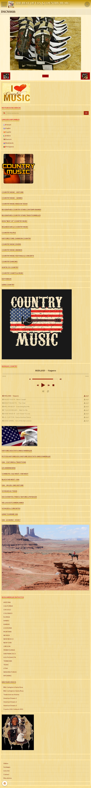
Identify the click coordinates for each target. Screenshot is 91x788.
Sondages (6, 767)
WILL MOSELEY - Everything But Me (16, 406)
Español (8, 132)
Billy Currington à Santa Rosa (13, 691)
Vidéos (5, 763)
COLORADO (7, 613)
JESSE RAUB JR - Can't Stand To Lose (17, 414)
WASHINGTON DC (10, 672)
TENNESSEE (7, 661)
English (8, 128)
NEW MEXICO (8, 639)
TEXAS (5, 665)
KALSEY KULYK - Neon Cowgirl (15, 399)
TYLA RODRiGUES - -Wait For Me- (16, 410)
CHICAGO (7, 610)
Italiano (8, 136)
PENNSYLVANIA (9, 650)
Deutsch (8, 139)
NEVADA (6, 635)
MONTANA (7, 632)
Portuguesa (9, 147)
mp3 (87, 396)
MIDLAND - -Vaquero (11, 396)
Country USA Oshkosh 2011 (13, 709)
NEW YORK (7, 643)
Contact (6, 774)
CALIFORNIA (8, 606)
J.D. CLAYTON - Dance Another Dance (17, 417)
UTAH (5, 668)
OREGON (6, 646)
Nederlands (9, 143)
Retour (45, 76)
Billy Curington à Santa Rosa (13, 687)
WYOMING (7, 676)
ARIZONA (7, 602)
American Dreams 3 (10, 705)
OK (86, 113)
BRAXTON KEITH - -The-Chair (15, 403)
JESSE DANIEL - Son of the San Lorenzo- (18, 421)
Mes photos (7, 778)
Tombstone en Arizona (11, 694)
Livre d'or (6, 771)
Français (8, 125)
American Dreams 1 (10, 698)
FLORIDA (6, 617)
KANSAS (6, 624)
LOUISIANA (7, 628)
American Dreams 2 (10, 702)
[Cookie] (4, 783)
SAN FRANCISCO (9, 654)
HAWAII (6, 621)
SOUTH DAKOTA (9, 657)
